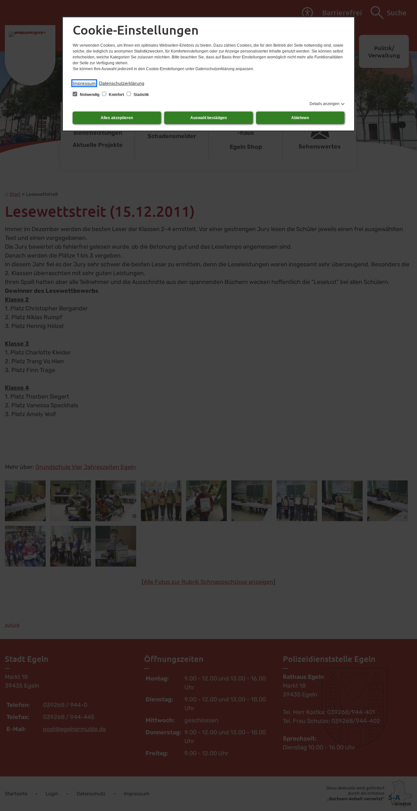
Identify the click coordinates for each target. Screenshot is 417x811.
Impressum (84, 83)
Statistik (141, 94)
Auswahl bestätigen (208, 118)
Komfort (116, 94)
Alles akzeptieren (117, 118)
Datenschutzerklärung (121, 83)
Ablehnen (300, 118)
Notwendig (89, 94)
